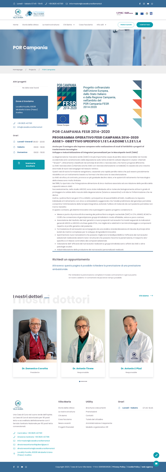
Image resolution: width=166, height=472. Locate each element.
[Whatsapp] (152, 4)
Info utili (100, 24)
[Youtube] (148, 4)
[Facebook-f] (140, 4)
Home (15, 24)
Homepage (18, 69)
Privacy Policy (118, 467)
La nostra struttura (50, 24)
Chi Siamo (67, 24)
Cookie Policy (133, 467)
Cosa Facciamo (86, 24)
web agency (147, 467)
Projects (32, 69)
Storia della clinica (30, 24)
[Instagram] (144, 4)
